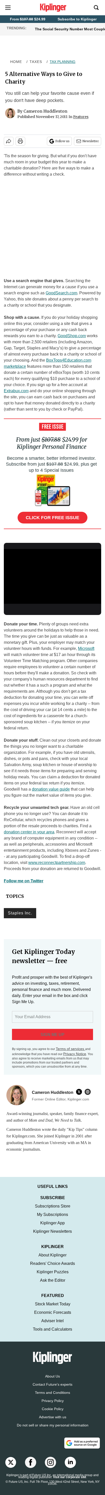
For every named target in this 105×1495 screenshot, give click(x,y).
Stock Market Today (52, 1309)
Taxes (36, 62)
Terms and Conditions (52, 1398)
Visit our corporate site (69, 1482)
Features (80, 116)
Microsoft (86, 648)
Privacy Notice (74, 1054)
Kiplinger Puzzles (53, 1277)
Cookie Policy (52, 1414)
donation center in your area (29, 832)
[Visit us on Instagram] (50, 1467)
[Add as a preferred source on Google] (82, 1448)
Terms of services (70, 1049)
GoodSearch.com (61, 293)
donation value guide (51, 789)
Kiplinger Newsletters (52, 1236)
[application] (52, 576)
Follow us (62, 141)
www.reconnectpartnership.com (56, 862)
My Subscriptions (52, 1219)
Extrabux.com (16, 391)
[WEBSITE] (89, 1092)
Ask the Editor (52, 1285)
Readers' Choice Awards (52, 1268)
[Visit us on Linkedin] (70, 1467)
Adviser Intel (52, 1326)
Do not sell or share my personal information (52, 1430)
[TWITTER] (80, 1092)
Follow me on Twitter (23, 881)
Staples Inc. (20, 913)
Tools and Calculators (52, 1334)
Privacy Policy (53, 1406)
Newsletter (90, 141)
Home (16, 62)
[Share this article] (9, 141)
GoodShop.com (72, 336)
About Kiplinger (52, 1260)
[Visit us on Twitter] (10, 1467)
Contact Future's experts (52, 1389)
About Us (52, 1381)
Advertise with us (52, 1422)
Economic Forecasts (52, 1317)
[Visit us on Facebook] (30, 1467)
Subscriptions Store (52, 1211)
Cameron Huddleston (45, 111)
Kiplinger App (52, 1228)
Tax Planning (62, 62)
